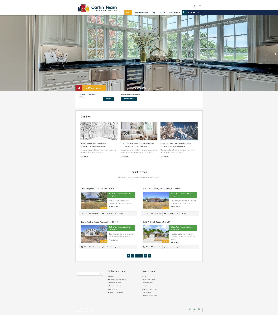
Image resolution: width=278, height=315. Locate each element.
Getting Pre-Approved (149, 279)
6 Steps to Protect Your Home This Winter (176, 143)
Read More (84, 156)
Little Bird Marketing (86, 311)
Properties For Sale (141, 13)
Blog (153, 13)
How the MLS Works (115, 286)
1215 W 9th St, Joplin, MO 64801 (156, 222)
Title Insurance (146, 292)
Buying (144, 276)
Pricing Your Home (115, 282)
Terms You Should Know (149, 295)
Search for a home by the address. (87, 96)
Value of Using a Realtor (116, 292)
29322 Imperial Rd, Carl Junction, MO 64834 (161, 188)
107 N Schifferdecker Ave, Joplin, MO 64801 (100, 222)
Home (128, 13)
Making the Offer (147, 282)
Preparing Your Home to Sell (118, 279)
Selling (111, 276)
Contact (162, 13)
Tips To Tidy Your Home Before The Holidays (137, 143)
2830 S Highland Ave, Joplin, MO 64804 (97, 188)
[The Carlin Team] (97, 9)
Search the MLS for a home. (130, 95)
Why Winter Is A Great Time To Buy (93, 143)
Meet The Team (174, 13)
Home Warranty (114, 289)
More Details (113, 206)
